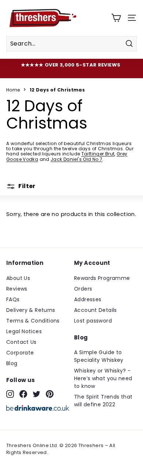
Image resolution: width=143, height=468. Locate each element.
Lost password (93, 320)
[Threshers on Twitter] (36, 394)
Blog (12, 363)
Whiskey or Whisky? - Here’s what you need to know (103, 378)
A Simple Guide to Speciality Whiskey (99, 356)
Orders (83, 288)
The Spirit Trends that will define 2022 (103, 400)
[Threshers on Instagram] (10, 394)
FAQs (13, 299)
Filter (26, 186)
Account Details (95, 310)
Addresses (87, 299)
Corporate (20, 352)
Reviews (16, 288)
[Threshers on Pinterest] (50, 394)
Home (13, 90)
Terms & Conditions (33, 320)
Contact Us (21, 342)
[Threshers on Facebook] (23, 394)
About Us (18, 278)
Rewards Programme (102, 278)
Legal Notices (24, 331)
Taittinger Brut (98, 154)
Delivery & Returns (30, 310)
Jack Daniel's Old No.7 (76, 159)
